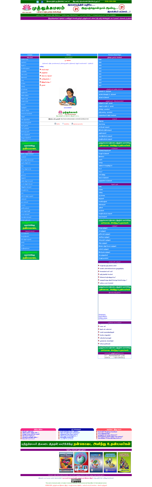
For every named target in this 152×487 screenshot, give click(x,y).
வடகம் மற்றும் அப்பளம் (26, 184)
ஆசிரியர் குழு (24, 59)
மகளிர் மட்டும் (24, 101)
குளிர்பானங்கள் (25, 208)
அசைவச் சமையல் (29, 231)
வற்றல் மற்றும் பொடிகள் (27, 181)
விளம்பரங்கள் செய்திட (62, 475)
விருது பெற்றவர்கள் (26, 137)
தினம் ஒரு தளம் (25, 131)
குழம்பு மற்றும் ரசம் (25, 163)
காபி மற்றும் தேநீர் (25, 211)
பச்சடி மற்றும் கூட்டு (26, 169)
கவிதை (23, 86)
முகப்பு (102, 475)
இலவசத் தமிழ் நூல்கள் (115, 292)
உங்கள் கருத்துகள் (102, 485)
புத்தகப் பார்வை (25, 110)
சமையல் (23, 104)
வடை (22, 193)
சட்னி (22, 172)
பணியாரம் (23, 199)
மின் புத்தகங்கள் (25, 119)
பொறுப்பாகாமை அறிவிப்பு (75, 485)
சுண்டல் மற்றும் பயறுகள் (27, 196)
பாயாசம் (23, 205)
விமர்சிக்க (66, 124)
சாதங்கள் (23, 157)
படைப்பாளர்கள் (25, 128)
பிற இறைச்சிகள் (25, 248)
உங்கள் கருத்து (89, 475)
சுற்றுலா (23, 116)
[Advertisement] (76, 36)
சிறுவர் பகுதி (24, 98)
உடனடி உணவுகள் (25, 214)
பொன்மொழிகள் (25, 68)
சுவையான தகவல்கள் (26, 113)
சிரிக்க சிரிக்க (25, 95)
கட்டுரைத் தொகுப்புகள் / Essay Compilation (104, 15)
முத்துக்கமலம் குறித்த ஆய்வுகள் (114, 89)
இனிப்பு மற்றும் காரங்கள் (27, 154)
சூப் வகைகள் (24, 202)
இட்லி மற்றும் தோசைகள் (27, 160)
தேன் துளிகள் (24, 125)
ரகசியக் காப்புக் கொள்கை (90, 485)
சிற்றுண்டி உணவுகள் (26, 187)
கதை (22, 80)
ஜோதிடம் (23, 65)
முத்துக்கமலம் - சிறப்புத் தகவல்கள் (115, 101)
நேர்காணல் (24, 77)
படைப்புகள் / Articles (85, 15)
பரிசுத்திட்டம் (24, 140)
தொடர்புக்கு (97, 475)
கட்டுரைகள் (115, 148)
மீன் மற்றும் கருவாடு (26, 239)
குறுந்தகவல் (24, 92)
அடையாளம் (24, 74)
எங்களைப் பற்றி (52, 475)
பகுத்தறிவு (23, 71)
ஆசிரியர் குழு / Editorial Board (70, 15)
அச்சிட (58, 124)
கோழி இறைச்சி (25, 236)
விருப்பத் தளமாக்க (78, 124)
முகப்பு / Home (40, 15)
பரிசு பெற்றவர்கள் (25, 134)
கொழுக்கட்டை (25, 190)
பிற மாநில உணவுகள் (26, 217)
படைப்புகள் (72, 475)
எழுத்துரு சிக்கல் (80, 475)
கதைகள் (114, 119)
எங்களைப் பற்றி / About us (53, 15)
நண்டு (22, 242)
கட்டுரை (23, 83)
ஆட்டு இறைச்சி (25, 233)
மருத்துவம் (23, 107)
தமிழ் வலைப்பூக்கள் (26, 122)
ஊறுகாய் (23, 178)
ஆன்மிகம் (23, 62)
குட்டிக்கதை (24, 89)
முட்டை (23, 245)
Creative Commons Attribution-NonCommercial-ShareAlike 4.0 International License (84, 483)
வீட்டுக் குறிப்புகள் (25, 220)
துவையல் (23, 175)
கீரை (22, 166)
